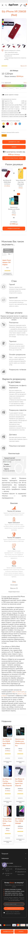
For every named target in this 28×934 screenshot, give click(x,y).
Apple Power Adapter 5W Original (6, 262)
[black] (3, 126)
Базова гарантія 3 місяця (11, 95)
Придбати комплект (14, 228)
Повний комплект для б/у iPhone (15, 105)
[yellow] (3, 124)
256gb (4, 135)
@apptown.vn (21, 872)
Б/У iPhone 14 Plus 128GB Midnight (19, 821)
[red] (7, 124)
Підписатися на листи (14, 908)
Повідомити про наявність (7, 274)
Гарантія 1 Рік (15, 101)
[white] (11, 124)
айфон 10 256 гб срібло (18, 692)
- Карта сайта (20, 874)
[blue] (20, 124)
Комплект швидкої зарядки (15, 107)
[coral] (15, 124)
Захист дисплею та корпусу (15, 109)
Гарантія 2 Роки (15, 103)
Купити (14, 147)
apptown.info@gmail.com (15, 866)
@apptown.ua (21, 869)
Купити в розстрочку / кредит (14, 158)
